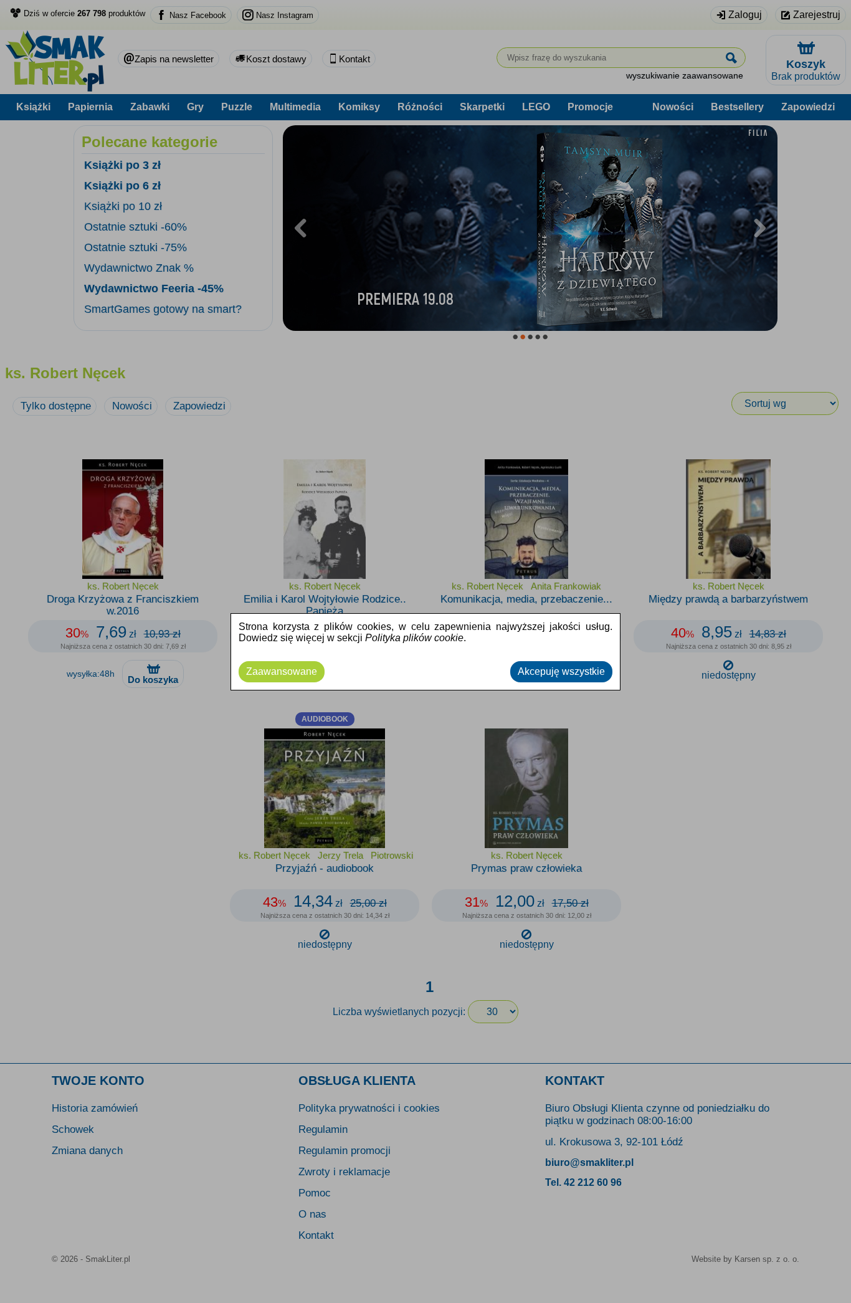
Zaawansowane (281, 671)
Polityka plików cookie (414, 637)
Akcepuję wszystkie (561, 671)
